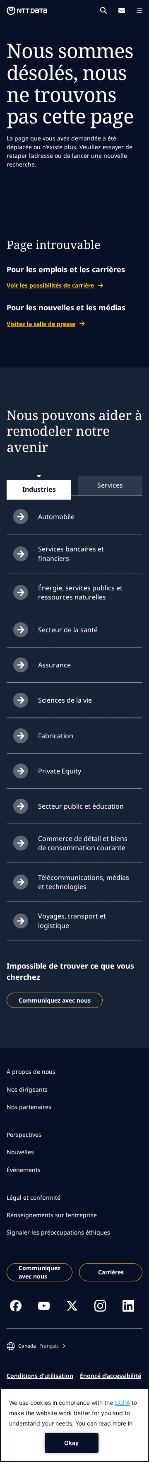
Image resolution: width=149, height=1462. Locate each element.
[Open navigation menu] (139, 10)
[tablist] (74, 485)
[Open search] (103, 10)
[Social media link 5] (128, 1306)
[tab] (39, 489)
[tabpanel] (74, 719)
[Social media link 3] (72, 1306)
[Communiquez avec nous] (121, 10)
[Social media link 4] (100, 1306)
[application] (74, 1425)
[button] (36, 1346)
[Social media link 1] (16, 1306)
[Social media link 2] (44, 1306)
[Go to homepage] (27, 11)
